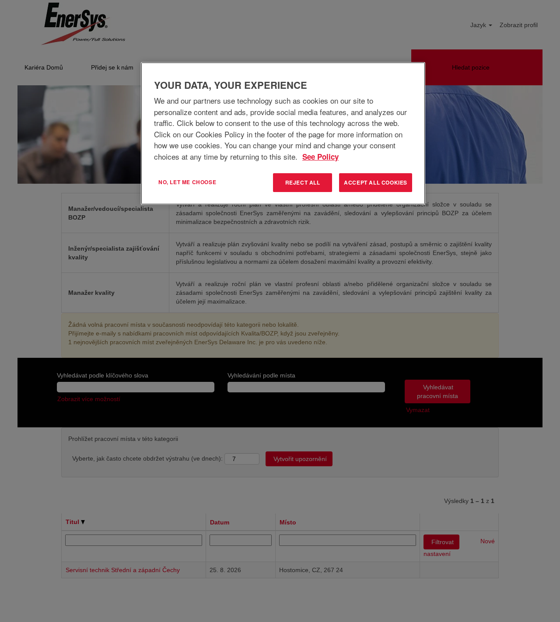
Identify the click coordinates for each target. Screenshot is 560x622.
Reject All (302, 182)
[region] (283, 133)
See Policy (320, 156)
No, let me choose (187, 182)
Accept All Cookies (375, 182)
